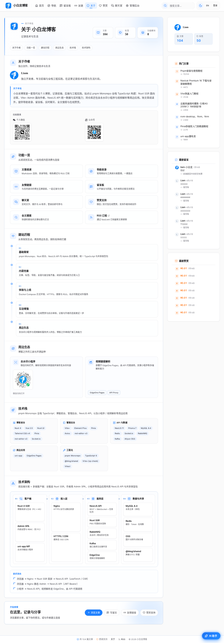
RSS (123, 639)
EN (207, 5)
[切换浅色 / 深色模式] (200, 5)
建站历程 (45, 47)
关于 (113, 639)
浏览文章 (95, 612)
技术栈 (73, 47)
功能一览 (31, 47)
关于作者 (16, 47)
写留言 (113, 612)
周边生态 (59, 47)
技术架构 (86, 47)
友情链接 (131, 612)
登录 (215, 5)
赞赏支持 (150, 612)
